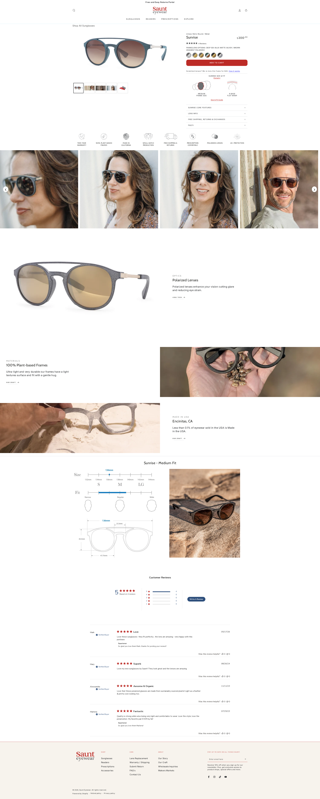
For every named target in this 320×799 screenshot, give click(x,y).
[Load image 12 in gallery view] (123, 88)
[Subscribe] (246, 759)
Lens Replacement (139, 758)
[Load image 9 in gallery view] (101, 88)
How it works (234, 71)
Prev (5, 189)
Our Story (163, 758)
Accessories (107, 770)
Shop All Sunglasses (83, 25)
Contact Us (135, 774)
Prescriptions (107, 766)
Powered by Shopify (80, 793)
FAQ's (132, 770)
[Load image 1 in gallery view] (78, 88)
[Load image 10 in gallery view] (112, 88)
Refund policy (96, 793)
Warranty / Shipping (140, 762)
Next (314, 189)
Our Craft (162, 762)
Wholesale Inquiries (168, 766)
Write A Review (196, 599)
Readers (105, 762)
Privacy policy (109, 793)
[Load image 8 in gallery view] (89, 88)
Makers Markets (166, 770)
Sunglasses (106, 758)
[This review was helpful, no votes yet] (223, 654)
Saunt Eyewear (85, 790)
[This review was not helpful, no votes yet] (227, 654)
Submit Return (137, 766)
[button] (74, 10)
